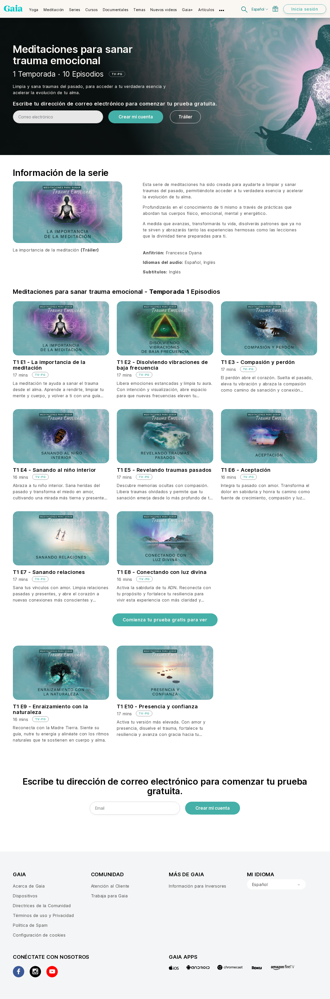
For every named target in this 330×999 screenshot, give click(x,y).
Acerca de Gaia (29, 886)
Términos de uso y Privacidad (43, 915)
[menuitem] (33, 8)
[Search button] (245, 8)
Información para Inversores (197, 886)
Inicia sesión (304, 9)
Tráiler (185, 116)
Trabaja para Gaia (109, 895)
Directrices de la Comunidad (42, 905)
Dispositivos (25, 895)
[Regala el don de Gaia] (275, 9)
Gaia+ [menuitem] (187, 9)
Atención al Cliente (110, 886)
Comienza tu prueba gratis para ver (165, 619)
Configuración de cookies (39, 935)
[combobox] (276, 884)
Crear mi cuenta (136, 116)
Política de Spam (30, 925)
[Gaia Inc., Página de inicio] (13, 8)
